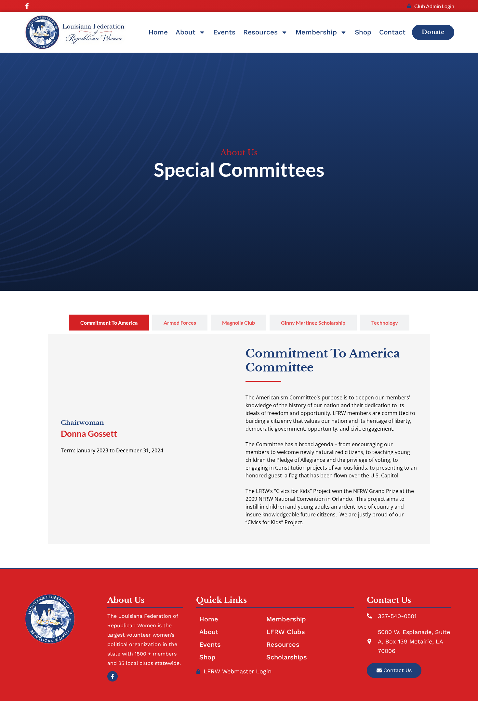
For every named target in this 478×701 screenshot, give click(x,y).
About (185, 32)
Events (224, 32)
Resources (260, 32)
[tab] (109, 323)
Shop (363, 32)
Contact (392, 32)
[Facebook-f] (27, 6)
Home (158, 32)
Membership (316, 32)
